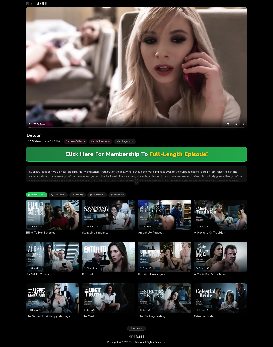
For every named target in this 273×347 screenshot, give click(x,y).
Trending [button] (79, 194)
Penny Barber (104, 321)
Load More (136, 328)
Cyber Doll (199, 237)
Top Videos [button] (60, 194)
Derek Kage (155, 279)
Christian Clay (105, 279)
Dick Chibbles (226, 321)
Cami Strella (32, 279)
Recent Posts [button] (38, 194)
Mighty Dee (56, 237)
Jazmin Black (200, 279)
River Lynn (143, 237)
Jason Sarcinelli (105, 237)
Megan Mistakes (214, 237)
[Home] (36, 3)
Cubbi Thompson (34, 321)
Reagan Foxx (212, 321)
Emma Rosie (44, 237)
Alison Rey (199, 321)
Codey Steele (46, 279)
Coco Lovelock (89, 321)
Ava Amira (31, 237)
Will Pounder (159, 321)
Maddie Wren (145, 321)
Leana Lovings (89, 237)
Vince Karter (229, 237)
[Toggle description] (136, 182)
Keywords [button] (119, 194)
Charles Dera (156, 237)
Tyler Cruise (118, 321)
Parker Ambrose (170, 279)
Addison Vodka (89, 279)
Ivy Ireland (143, 279)
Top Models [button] (99, 194)
